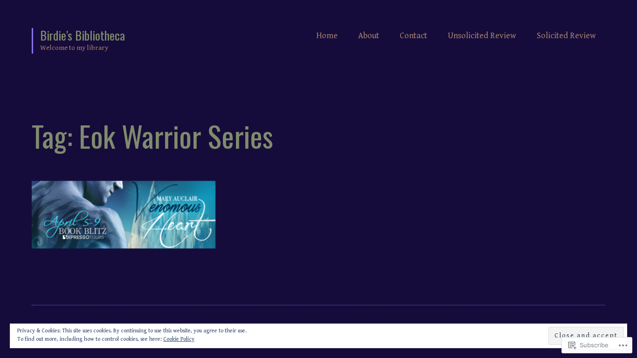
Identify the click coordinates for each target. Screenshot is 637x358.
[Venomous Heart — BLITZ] (123, 214)
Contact (413, 36)
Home (327, 36)
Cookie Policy (178, 339)
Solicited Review (566, 36)
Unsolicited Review (482, 36)
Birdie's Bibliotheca (82, 35)
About (368, 36)
